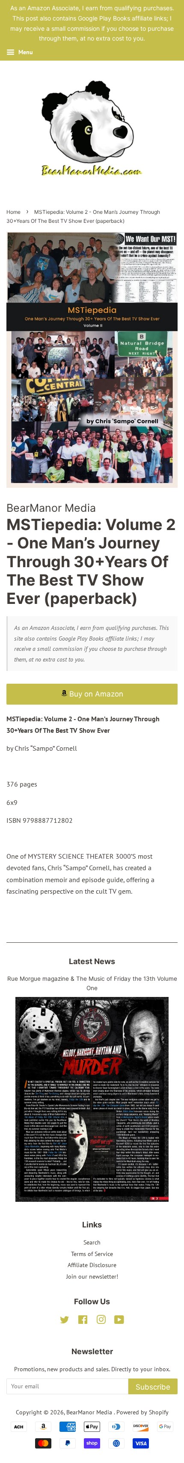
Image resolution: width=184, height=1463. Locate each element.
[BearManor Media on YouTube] (119, 1321)
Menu (25, 52)
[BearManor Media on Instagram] (101, 1321)
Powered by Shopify (142, 1412)
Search (92, 1242)
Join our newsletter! (92, 1276)
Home (13, 212)
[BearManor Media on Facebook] (83, 1321)
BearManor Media (90, 1412)
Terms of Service (92, 1254)
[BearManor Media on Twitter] (64, 1321)
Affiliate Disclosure (92, 1265)
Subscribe (153, 1387)
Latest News (92, 961)
